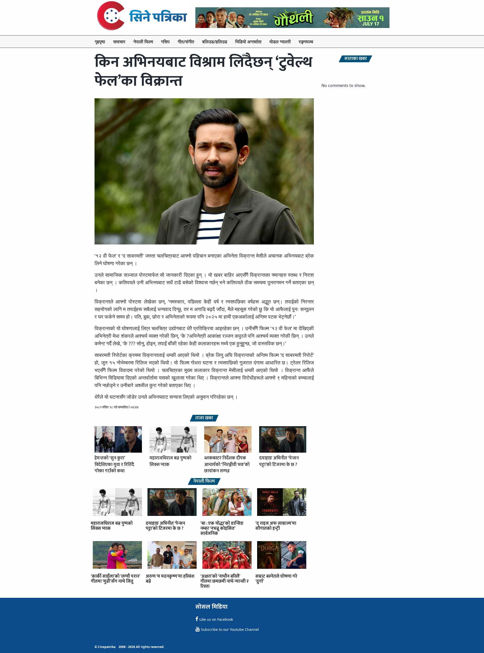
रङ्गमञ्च (306, 42)
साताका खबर (355, 58)
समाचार (119, 42)
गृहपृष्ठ (100, 42)
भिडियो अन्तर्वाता (248, 42)
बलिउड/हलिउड (214, 42)
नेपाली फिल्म (143, 42)
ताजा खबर (204, 418)
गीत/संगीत (186, 42)
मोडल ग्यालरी (280, 42)
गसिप (165, 42)
